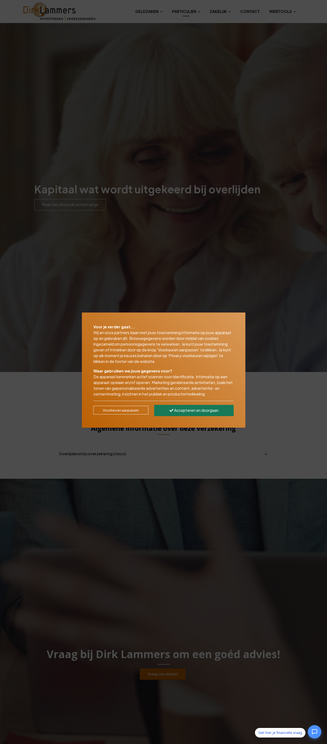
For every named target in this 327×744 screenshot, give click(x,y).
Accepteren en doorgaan (196, 410)
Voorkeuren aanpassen (121, 410)
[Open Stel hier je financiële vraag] (314, 732)
